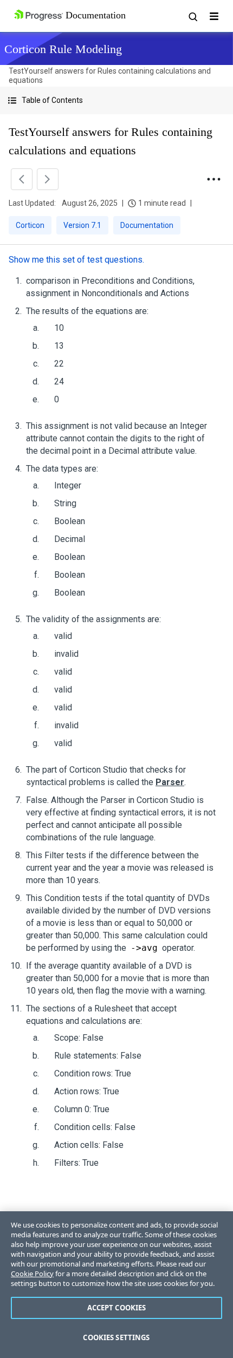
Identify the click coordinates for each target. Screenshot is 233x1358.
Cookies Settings (116, 1337)
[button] (116, 100)
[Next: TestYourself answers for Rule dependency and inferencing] (47, 179)
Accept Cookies (116, 1308)
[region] (116, 1284)
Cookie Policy (32, 1273)
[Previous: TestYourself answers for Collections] (21, 179)
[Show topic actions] (213, 179)
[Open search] (192, 16)
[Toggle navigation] (214, 16)
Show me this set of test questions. (76, 259)
